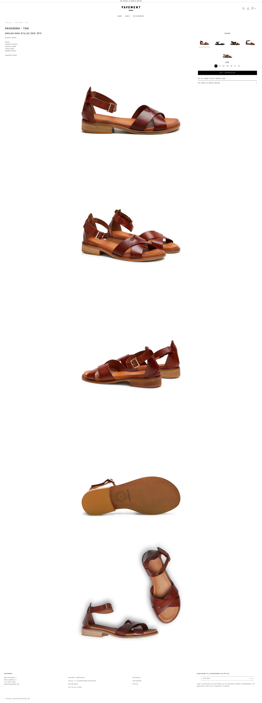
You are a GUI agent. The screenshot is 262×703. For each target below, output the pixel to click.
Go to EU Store (75, 687)
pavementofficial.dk (21, 698)
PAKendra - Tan (21, 22)
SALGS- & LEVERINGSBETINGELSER (82, 681)
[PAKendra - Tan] (204, 40)
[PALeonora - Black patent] (220, 40)
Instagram (137, 681)
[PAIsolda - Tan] (227, 53)
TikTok (135, 684)
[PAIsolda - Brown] (235, 40)
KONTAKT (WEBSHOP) (76, 677)
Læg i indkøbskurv (227, 72)
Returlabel (73, 684)
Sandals (8, 22)
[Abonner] (250, 678)
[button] (243, 8)
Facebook (137, 677)
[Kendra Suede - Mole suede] (250, 40)
